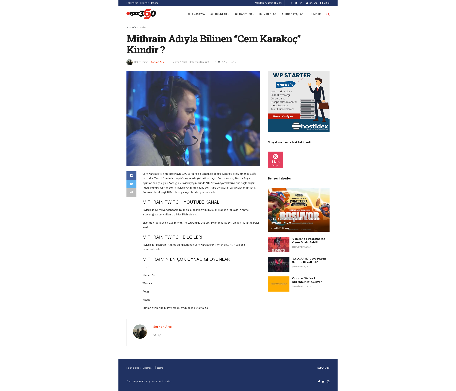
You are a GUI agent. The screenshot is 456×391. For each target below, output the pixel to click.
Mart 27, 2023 (180, 62)
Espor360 (139, 381)
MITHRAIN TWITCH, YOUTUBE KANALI (181, 202)
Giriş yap (313, 2)
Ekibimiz (144, 2)
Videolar (270, 14)
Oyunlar (221, 14)
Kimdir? (316, 14)
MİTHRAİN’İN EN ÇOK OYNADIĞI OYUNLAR (186, 259)
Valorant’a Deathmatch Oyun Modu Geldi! (308, 240)
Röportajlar (294, 14)
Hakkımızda (132, 2)
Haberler (245, 14)
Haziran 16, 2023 (302, 246)
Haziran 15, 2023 (302, 266)
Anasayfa (198, 14)
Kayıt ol (326, 2)
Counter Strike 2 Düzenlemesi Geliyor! (307, 280)
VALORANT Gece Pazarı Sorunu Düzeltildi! (309, 260)
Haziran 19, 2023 (280, 227)
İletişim (154, 2)
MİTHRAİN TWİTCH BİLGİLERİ (172, 237)
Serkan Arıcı (158, 62)
